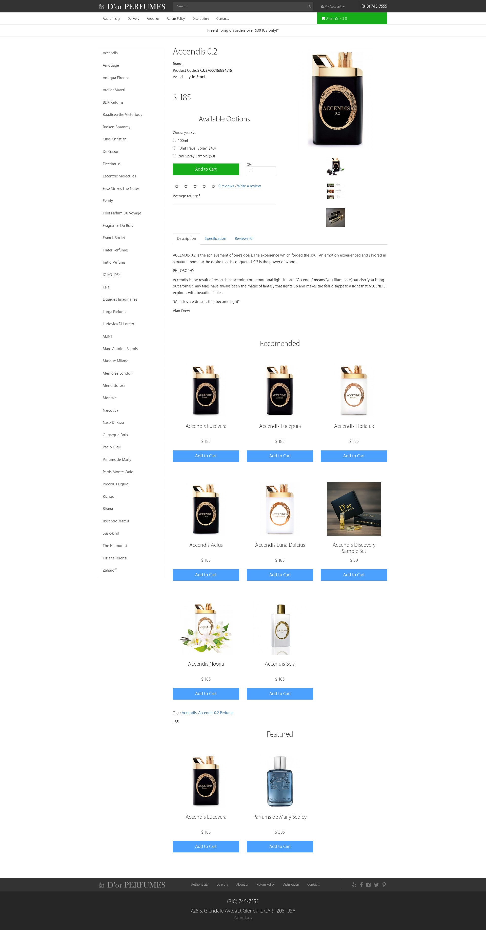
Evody (108, 201)
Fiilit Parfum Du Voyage (122, 213)
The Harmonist (115, 546)
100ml (183, 141)
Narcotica (110, 410)
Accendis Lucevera (206, 426)
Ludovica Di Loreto (118, 324)
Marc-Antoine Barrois (120, 349)
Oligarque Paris (115, 435)
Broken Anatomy (116, 127)
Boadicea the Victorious (122, 115)
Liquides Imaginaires (120, 299)
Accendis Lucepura (280, 426)
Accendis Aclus (206, 545)
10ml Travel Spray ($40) (197, 148)
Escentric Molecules (119, 176)
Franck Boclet (114, 238)
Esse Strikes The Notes (121, 189)
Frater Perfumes (116, 250)
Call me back (243, 918)
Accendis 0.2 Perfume (216, 713)
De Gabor (110, 152)
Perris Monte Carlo (118, 472)
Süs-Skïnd (111, 533)
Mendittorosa (114, 386)
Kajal (106, 287)
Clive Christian (115, 139)
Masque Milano (116, 361)
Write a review (249, 186)
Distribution (200, 19)
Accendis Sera (280, 664)
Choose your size (184, 133)
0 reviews (226, 186)
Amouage (111, 65)
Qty (249, 164)
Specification (215, 238)
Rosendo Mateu (116, 521)
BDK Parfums (113, 102)
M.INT (107, 336)
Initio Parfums (114, 262)
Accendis (110, 53)
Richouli (109, 497)
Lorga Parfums (114, 312)
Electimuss (111, 164)
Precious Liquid (116, 484)
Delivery (133, 19)
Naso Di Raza (113, 423)
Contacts (222, 19)
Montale (110, 398)
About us (153, 19)
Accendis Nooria (206, 664)
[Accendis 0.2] (335, 99)
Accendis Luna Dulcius (280, 545)
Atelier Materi (114, 90)
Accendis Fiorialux (354, 426)
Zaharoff (110, 570)
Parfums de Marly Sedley (280, 817)
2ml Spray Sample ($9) (196, 156)
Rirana (108, 509)
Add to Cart (206, 169)
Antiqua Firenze (116, 78)
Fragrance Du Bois (118, 226)
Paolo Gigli (112, 447)
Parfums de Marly (117, 460)
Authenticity (111, 19)
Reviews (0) (244, 238)
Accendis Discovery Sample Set (354, 548)
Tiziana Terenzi (115, 558)
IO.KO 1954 (112, 275)
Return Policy (176, 19)
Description (186, 238)
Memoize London (118, 373)
